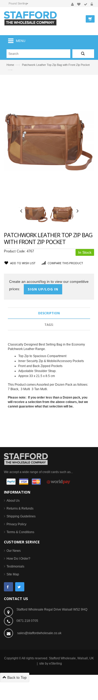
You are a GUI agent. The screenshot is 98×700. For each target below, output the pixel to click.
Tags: (49, 324)
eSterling (55, 663)
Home (10, 64)
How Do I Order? (18, 558)
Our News (14, 551)
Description (49, 313)
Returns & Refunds (20, 508)
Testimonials (15, 566)
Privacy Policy (16, 524)
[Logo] (26, 458)
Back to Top (16, 677)
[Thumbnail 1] (36, 214)
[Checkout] (86, 4)
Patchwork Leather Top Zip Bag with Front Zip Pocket (56, 64)
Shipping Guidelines (21, 516)
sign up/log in (43, 289)
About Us (13, 500)
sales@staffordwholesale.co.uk (39, 633)
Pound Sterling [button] (18, 3)
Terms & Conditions (20, 532)
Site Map (13, 574)
